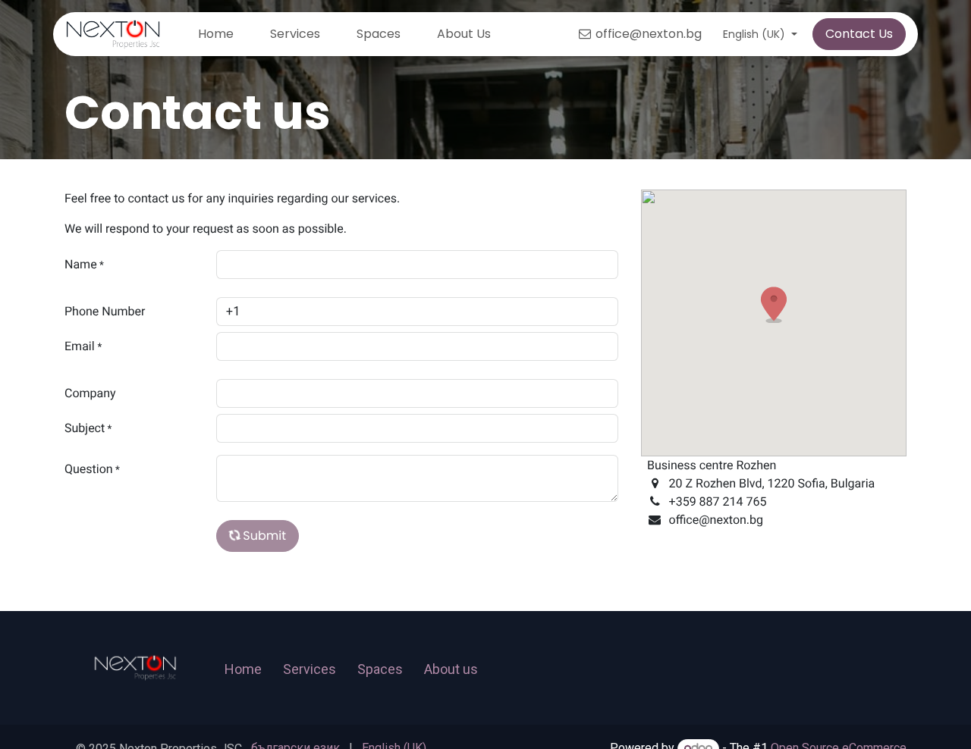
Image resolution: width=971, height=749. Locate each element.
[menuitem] (216, 34)
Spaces (380, 669)
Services (309, 669)
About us (451, 669)
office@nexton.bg (648, 33)
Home (243, 669)
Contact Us (859, 33)
